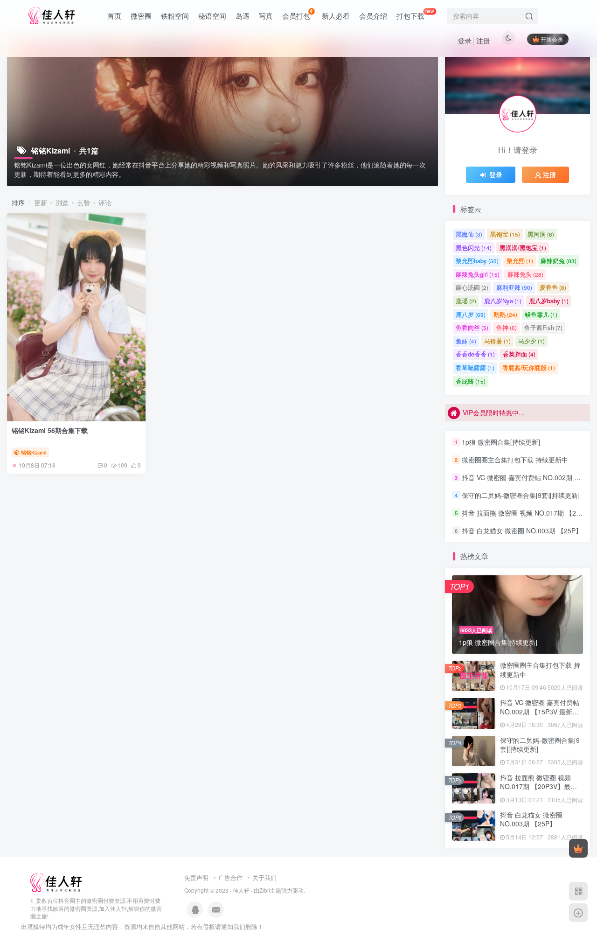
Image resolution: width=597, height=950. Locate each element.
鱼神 (506, 327)
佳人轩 (241, 890)
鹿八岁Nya (502, 300)
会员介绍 (373, 16)
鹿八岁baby (549, 300)
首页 (114, 16)
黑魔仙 (469, 234)
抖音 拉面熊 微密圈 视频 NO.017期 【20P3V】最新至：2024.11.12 (538, 786)
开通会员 (552, 39)
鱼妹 (466, 340)
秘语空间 (212, 16)
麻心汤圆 (472, 287)
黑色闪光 (474, 247)
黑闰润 (541, 234)
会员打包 (296, 16)
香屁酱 (471, 381)
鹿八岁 (471, 314)
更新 (40, 202)
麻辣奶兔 (558, 260)
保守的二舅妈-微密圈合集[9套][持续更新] (521, 495)
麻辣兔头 (525, 274)
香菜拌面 (519, 353)
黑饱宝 (505, 234)
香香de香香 (475, 353)
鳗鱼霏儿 (541, 314)
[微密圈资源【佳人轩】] (56, 881)
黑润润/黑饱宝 (523, 247)
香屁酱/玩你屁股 (528, 367)
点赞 (83, 202)
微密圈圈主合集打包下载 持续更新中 (515, 459)
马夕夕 (531, 340)
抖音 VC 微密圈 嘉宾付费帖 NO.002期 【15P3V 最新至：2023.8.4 (539, 711)
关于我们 (264, 877)
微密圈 (141, 16)
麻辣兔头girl (478, 274)
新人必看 (336, 16)
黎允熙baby (477, 260)
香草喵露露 (475, 367)
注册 (483, 40)
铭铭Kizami (33, 452)
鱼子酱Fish (543, 327)
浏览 (62, 202)
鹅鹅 (505, 314)
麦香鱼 (553, 287)
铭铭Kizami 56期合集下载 (50, 430)
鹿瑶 (466, 300)
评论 (104, 202)
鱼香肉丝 (472, 327)
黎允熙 (520, 260)
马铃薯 (497, 340)
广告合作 (230, 877)
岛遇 (243, 16)
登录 (465, 40)
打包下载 (415, 14)
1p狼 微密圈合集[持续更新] (501, 442)
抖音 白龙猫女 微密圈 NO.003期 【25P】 (522, 530)
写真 (266, 16)
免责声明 (196, 877)
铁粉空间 (175, 16)
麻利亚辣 (514, 287)
